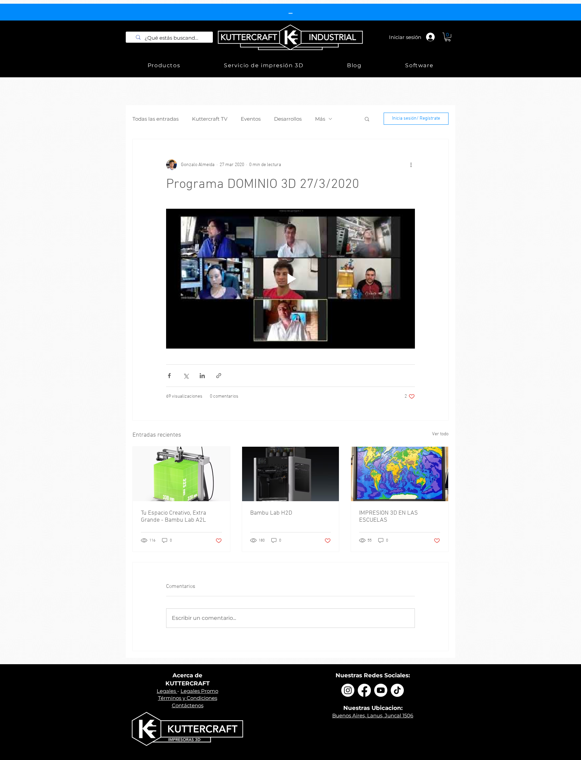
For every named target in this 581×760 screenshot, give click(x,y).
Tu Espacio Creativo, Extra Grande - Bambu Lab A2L (173, 517)
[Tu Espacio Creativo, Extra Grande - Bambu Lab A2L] (181, 474)
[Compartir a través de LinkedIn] (202, 375)
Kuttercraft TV (209, 119)
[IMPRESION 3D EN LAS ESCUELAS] (399, 474)
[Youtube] (380, 690)
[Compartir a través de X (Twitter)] (186, 375)
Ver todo (440, 434)
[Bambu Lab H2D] (290, 474)
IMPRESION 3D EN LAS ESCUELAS (388, 517)
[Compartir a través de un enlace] (219, 375)
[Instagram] (347, 690)
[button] (447, 37)
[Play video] (290, 279)
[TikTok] (397, 690)
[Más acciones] (411, 165)
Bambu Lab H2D (271, 513)
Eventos (251, 119)
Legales (167, 691)
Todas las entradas (155, 119)
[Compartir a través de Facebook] (169, 375)
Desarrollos (288, 119)
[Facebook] (364, 690)
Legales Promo (199, 691)
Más (320, 119)
